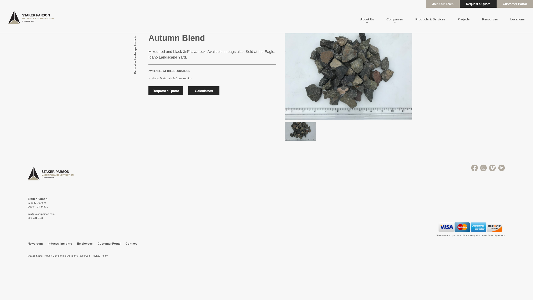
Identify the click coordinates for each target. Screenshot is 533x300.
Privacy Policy (100, 255)
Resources (490, 19)
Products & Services (430, 19)
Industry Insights (60, 243)
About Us (367, 19)
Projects (464, 19)
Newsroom (35, 243)
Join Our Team (442, 4)
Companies (394, 19)
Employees (85, 243)
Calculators (204, 91)
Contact (131, 243)
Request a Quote (478, 4)
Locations (517, 19)
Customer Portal (515, 4)
